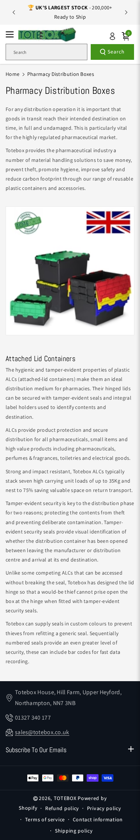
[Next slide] (126, 12)
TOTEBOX (65, 798)
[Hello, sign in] (112, 36)
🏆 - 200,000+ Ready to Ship (70, 12)
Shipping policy (74, 830)
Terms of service (45, 819)
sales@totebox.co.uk (42, 732)
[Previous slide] (14, 12)
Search (116, 51)
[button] (12, 34)
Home (12, 74)
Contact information (98, 819)
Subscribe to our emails (36, 749)
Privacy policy (104, 808)
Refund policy (62, 808)
